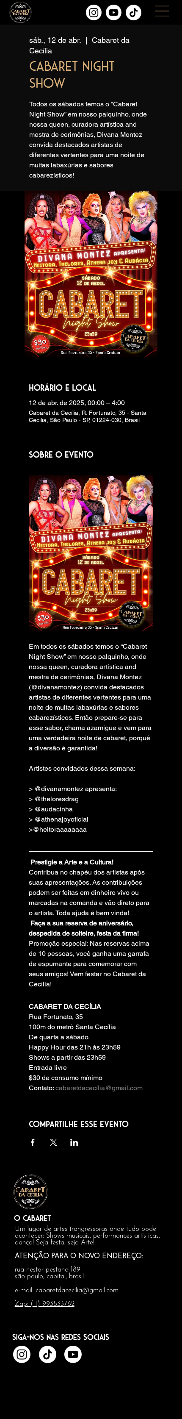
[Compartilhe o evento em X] (54, 1142)
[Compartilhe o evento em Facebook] (33, 1142)
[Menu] (163, 11)
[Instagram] (94, 12)
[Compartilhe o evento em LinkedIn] (74, 1142)
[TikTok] (133, 12)
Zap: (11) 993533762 (44, 1304)
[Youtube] (113, 12)
